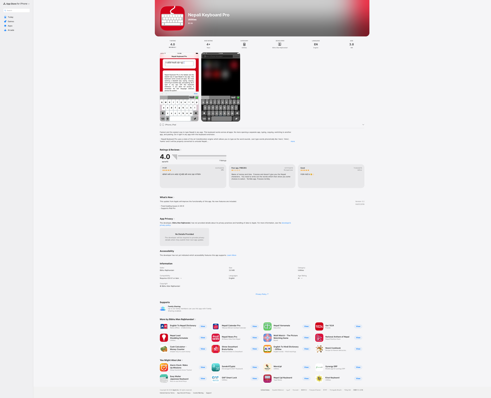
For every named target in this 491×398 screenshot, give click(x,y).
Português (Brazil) (336, 390)
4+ (299, 278)
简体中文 (304, 390)
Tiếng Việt (347, 390)
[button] (16, 17)
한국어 (325, 390)
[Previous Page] (157, 338)
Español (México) (278, 390)
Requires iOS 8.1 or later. (169, 278)
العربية (288, 390)
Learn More (231, 255)
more (293, 141)
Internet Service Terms (167, 393)
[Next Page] (367, 338)
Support (208, 393)
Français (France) (315, 390)
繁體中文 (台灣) (358, 390)
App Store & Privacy (183, 393)
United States (265, 390)
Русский (295, 390)
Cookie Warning (198, 393)
